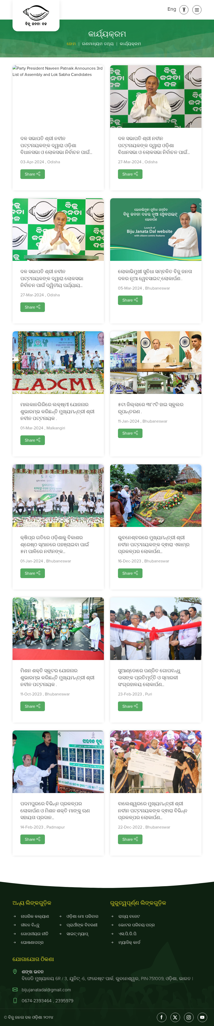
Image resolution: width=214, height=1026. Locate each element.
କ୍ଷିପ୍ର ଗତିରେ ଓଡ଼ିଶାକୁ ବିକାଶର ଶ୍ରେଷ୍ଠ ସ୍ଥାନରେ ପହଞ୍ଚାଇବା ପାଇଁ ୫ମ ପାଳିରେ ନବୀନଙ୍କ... (54, 545)
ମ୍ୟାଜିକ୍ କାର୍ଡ (129, 942)
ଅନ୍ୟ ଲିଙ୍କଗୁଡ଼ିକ (32, 903)
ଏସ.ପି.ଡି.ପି (127, 934)
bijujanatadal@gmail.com (46, 989)
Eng (172, 9)
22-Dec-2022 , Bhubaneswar (144, 827)
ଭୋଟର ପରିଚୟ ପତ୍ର (136, 925)
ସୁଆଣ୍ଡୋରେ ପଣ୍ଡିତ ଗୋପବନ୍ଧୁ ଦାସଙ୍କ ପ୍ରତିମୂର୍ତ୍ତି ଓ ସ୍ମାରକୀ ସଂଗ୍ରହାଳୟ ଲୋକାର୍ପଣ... (149, 678)
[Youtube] (202, 1017)
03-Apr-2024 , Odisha (40, 162)
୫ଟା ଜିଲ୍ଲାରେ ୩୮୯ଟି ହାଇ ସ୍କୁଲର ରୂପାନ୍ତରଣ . (150, 409)
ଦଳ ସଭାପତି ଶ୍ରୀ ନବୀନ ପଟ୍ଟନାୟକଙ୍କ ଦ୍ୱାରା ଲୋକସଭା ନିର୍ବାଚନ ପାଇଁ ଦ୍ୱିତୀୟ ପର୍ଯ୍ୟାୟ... (51, 278)
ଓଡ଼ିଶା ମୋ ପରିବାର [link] (82, 916)
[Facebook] (162, 1017)
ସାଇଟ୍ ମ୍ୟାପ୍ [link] (77, 934)
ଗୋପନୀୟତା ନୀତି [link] (34, 934)
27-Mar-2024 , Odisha (137, 162)
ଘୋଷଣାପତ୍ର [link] (32, 942)
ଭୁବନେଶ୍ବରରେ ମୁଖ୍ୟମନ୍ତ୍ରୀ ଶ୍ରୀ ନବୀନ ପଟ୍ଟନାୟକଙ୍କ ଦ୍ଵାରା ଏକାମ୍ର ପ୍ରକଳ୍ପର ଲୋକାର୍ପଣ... (153, 545)
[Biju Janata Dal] (36, 15)
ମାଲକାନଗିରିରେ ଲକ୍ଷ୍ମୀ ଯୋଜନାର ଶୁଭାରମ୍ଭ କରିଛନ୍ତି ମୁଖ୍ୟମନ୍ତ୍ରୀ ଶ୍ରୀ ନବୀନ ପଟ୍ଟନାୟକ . (57, 412)
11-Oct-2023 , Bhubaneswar (45, 694)
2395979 (64, 1000)
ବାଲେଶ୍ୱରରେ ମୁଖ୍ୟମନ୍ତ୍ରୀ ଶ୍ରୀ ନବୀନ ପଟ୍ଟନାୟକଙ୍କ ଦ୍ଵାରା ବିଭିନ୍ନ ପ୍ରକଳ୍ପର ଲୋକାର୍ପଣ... (152, 811)
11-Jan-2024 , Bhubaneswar (142, 421)
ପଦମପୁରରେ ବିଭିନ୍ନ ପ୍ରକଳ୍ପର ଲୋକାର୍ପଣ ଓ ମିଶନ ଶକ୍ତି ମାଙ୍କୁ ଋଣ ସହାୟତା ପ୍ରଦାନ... (55, 811)
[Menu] (196, 9)
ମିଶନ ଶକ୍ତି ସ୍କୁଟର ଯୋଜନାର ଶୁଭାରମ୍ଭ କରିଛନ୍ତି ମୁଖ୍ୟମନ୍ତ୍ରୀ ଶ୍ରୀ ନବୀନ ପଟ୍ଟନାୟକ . (57, 678)
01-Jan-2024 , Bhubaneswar (45, 561)
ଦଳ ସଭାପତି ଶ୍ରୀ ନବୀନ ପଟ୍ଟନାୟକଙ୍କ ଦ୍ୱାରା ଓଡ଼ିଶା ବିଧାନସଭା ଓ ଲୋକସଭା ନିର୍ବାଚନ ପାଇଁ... (56, 145)
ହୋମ (71, 44)
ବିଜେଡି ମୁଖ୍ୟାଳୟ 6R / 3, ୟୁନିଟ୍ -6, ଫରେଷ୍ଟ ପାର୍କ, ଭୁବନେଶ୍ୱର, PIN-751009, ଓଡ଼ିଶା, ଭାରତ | (107, 975)
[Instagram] (189, 1017)
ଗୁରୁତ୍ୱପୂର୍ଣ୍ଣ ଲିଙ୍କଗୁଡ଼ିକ (138, 903)
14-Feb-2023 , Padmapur (42, 827)
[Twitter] (175, 1017)
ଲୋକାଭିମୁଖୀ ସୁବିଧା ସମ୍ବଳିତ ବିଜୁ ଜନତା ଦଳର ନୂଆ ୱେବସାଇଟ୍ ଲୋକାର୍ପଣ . (155, 275)
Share (30, 174)
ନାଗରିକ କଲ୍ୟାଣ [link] (35, 916)
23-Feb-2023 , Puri (135, 694)
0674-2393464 (37, 1000)
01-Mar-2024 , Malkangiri (42, 428)
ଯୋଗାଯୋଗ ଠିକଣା (33, 959)
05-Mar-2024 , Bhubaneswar (144, 288)
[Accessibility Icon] (183, 9)
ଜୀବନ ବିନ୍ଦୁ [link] (30, 925)
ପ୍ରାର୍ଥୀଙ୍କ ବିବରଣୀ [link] (82, 925)
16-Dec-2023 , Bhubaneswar (143, 561)
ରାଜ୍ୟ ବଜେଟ (129, 916)
